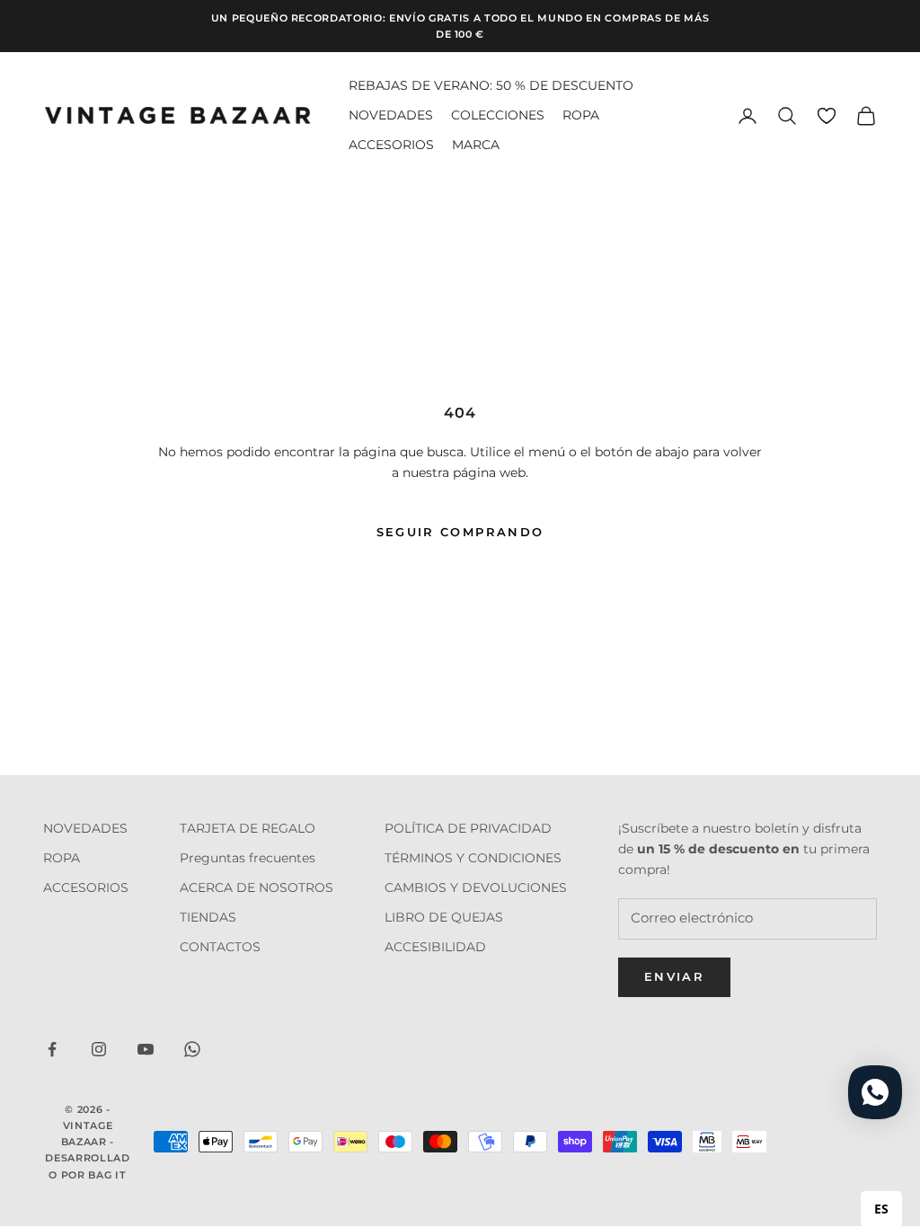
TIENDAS (208, 917)
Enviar (674, 976)
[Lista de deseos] (826, 116)
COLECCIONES (497, 115)
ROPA (580, 115)
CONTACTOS (220, 947)
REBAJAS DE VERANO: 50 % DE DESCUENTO (491, 85)
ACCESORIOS (391, 145)
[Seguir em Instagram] (99, 1049)
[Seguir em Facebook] (52, 1049)
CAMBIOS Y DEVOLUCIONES (476, 887)
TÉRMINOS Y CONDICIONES (473, 858)
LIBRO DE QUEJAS (444, 917)
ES (881, 1208)
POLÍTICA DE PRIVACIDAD (468, 828)
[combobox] (881, 1209)
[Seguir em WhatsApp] (192, 1049)
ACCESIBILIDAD (435, 947)
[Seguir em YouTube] (146, 1049)
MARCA (476, 145)
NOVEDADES (391, 115)
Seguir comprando (460, 532)
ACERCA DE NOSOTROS (256, 887)
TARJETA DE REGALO (247, 828)
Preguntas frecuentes (247, 858)
